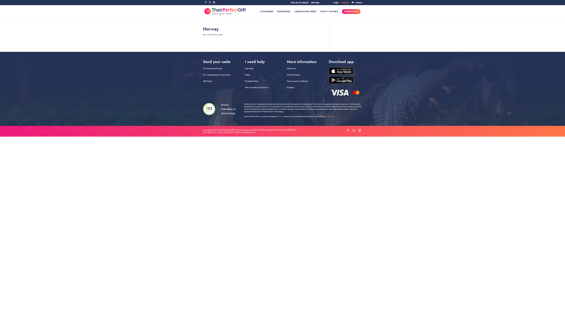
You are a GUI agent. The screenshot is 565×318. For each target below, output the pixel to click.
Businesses (283, 11)
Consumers (267, 11)
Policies (290, 87)
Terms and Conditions (297, 81)
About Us (291, 68)
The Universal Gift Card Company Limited (238, 130)
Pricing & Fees (251, 81)
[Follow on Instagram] (359, 130)
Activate (345, 3)
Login (336, 3)
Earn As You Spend (299, 3)
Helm (280, 116)
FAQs (247, 75)
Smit (208, 34)
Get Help (315, 3)
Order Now (351, 11)
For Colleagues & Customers (217, 75)
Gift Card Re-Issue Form (257, 87)
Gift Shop (207, 81)
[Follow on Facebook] (347, 130)
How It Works (329, 11)
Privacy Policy (293, 75)
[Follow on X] (353, 130)
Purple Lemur (249, 132)
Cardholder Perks (305, 11)
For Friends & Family (212, 68)
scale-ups (330, 116)
